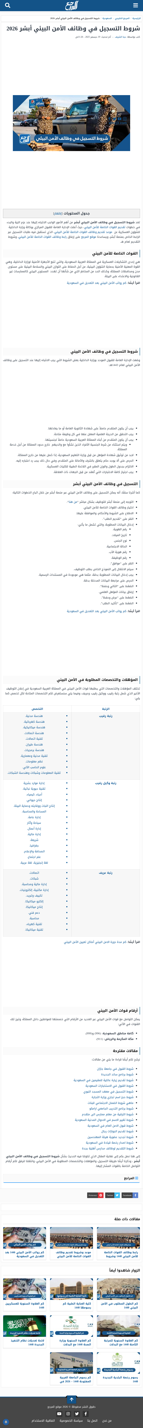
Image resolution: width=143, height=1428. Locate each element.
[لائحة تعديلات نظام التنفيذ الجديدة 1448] (24, 1326)
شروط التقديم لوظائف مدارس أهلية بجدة (108, 1148)
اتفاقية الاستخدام (43, 1421)
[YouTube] (59, 1414)
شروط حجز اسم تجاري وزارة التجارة (113, 1097)
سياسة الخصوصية (71, 1421)
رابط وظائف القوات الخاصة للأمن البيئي (42, 236)
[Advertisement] (71, 67)
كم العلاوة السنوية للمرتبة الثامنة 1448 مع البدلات (121, 1343)
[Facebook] (86, 1414)
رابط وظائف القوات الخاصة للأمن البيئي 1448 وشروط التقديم (121, 1256)
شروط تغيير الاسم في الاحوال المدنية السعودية (104, 1120)
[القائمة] (136, 6)
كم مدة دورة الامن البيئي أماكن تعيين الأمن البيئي (95, 942)
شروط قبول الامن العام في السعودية (111, 1125)
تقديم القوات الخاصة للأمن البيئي (104, 227)
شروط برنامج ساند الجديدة (117, 1074)
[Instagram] (68, 1414)
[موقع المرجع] (71, 5)
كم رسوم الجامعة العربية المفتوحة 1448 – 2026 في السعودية (75, 1381)
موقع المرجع (88, 236)
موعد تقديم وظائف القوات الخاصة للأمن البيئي (83, 232)
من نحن (107, 1421)
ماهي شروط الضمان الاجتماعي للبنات (111, 1103)
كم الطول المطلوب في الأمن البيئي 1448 (119, 1306)
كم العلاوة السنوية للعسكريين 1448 (24, 1306)
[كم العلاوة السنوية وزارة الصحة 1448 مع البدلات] (71, 1326)
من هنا (73, 501)
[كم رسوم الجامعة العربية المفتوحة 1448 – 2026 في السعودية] (71, 1363)
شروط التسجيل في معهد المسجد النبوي (108, 1091)
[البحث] (7, 6)
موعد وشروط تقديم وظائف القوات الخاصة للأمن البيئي (73, 1254)
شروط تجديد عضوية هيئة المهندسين (111, 1137)
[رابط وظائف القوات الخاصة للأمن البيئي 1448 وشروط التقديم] (118, 1238)
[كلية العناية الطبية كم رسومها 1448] (71, 1289)
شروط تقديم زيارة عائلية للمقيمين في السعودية (104, 1080)
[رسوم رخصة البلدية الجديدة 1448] (118, 1363)
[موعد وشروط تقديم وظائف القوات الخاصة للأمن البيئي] (71, 1238)
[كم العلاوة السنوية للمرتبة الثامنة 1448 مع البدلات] (118, 1326)
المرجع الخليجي (122, 18)
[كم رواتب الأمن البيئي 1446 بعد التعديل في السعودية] (24, 1238)
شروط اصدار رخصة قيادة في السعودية (110, 1142)
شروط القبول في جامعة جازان (115, 1068)
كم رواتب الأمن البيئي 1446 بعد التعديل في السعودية (24, 1254)
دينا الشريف (120, 37)
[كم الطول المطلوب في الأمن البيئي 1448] (118, 1289)
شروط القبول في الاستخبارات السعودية (109, 1085)
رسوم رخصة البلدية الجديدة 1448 (120, 1379)
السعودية (107, 18)
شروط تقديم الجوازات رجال (117, 1131)
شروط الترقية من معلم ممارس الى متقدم (108, 1114)
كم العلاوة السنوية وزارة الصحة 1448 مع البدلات (75, 1343)
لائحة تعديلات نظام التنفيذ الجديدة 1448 (27, 1343)
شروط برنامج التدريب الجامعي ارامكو (111, 1108)
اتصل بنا (92, 1421)
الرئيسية (136, 18)
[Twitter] (77, 1414)
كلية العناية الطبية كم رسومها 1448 (77, 1306)
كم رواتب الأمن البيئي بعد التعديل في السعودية (96, 283)
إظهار (58, 213)
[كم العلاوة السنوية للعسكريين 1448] (24, 1289)
